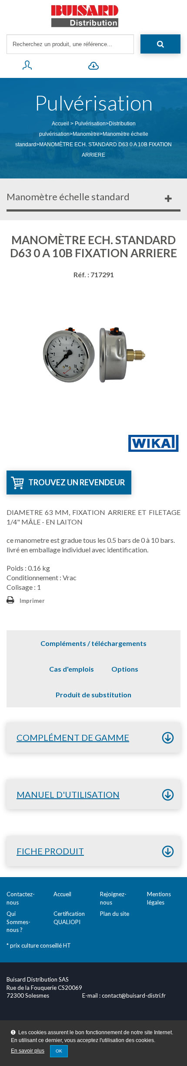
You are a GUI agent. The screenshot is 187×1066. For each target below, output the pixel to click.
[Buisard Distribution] (93, 16)
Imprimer (32, 600)
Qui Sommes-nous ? (18, 921)
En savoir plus (27, 1051)
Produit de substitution (93, 694)
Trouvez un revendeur (76, 482)
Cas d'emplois (71, 669)
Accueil (60, 124)
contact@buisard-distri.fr (134, 995)
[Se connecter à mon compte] (26, 67)
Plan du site (114, 913)
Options (124, 669)
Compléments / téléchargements (93, 643)
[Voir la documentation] (93, 67)
